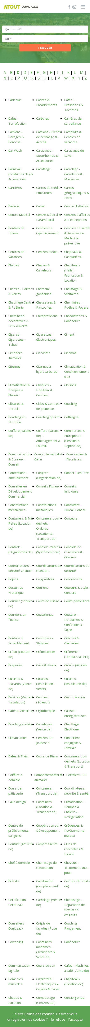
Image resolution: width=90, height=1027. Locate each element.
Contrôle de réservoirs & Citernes (73, 552)
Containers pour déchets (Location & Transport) (77, 761)
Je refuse (58, 1019)
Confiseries (72, 942)
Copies (13, 579)
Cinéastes (43, 353)
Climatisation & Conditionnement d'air (76, 371)
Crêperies (15, 665)
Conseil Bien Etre (76, 473)
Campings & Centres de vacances (72, 137)
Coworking (15, 942)
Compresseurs (47, 844)
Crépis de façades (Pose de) (46, 928)
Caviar (40, 206)
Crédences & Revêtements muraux (74, 830)
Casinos (13, 206)
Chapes (13, 265)
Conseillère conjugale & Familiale (72, 742)
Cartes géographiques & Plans (76, 192)
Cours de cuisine (48, 601)
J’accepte (75, 1019)
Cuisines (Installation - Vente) (45, 683)
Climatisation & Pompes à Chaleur (19, 390)
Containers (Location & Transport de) (46, 807)
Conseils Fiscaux (47, 486)
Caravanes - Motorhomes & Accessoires (47, 155)
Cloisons (70, 385)
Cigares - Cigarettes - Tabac (17, 339)
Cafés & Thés (18, 756)
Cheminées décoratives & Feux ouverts (18, 321)
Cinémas (70, 353)
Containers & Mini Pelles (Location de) (20, 523)
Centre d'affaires (76, 206)
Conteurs (70, 518)
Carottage (43, 169)
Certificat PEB (76, 775)
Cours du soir (45, 965)
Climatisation (17, 737)
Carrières (15, 187)
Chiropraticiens (47, 316)
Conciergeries (74, 997)
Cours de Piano (47, 756)
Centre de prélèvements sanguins (18, 830)
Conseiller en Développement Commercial (20, 491)
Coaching (70, 403)
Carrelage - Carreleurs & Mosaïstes (73, 174)
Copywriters (45, 579)
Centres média (46, 252)
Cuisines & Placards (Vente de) (19, 683)
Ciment (69, 334)
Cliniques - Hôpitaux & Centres (44, 390)
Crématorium (45, 651)
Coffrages (71, 417)
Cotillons (42, 587)
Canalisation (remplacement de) (47, 886)
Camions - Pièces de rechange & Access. (48, 137)
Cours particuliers (76, 601)
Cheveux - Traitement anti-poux (76, 867)
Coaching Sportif (47, 417)
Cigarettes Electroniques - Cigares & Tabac (48, 984)
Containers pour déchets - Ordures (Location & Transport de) (47, 528)
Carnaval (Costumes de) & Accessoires (20, 174)
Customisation (74, 697)
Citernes (14, 366)
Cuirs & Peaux (46, 665)
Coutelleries (44, 614)
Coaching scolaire (20, 724)
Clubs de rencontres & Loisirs (73, 849)
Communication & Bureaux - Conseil (19, 459)
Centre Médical (19, 214)
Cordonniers (73, 579)
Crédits (13, 881)
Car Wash (15, 150)
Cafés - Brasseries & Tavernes (73, 105)
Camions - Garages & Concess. (16, 137)
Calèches (42, 118)
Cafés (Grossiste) (21, 711)
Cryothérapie (45, 711)
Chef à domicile (19, 862)
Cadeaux (14, 100)
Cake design (17, 802)
